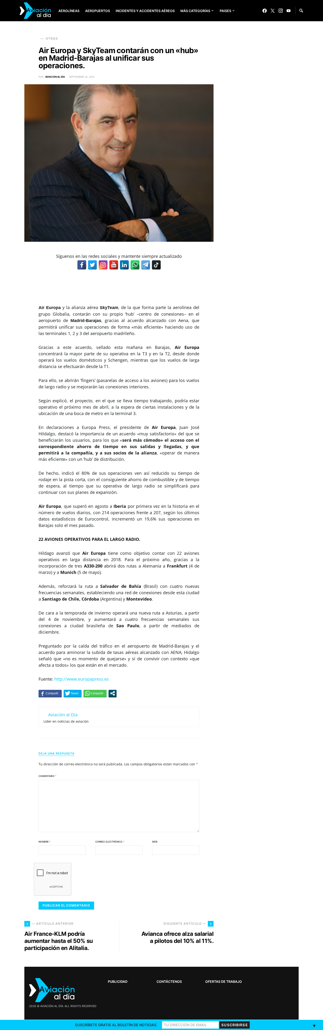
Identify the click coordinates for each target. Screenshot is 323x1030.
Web (154, 841)
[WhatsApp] (135, 265)
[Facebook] (264, 10)
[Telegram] (145, 265)
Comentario (47, 776)
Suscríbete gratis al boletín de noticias (116, 1025)
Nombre (45, 841)
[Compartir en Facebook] (50, 693)
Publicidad (117, 981)
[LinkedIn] (124, 265)
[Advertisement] (263, 881)
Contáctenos (169, 981)
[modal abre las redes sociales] (113, 693)
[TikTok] (156, 265)
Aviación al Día (55, 76)
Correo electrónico (109, 841)
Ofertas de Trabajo (223, 981)
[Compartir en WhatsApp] (95, 693)
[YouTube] (288, 10)
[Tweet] (73, 693)
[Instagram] (281, 10)
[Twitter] (273, 10)
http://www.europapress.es (81, 679)
